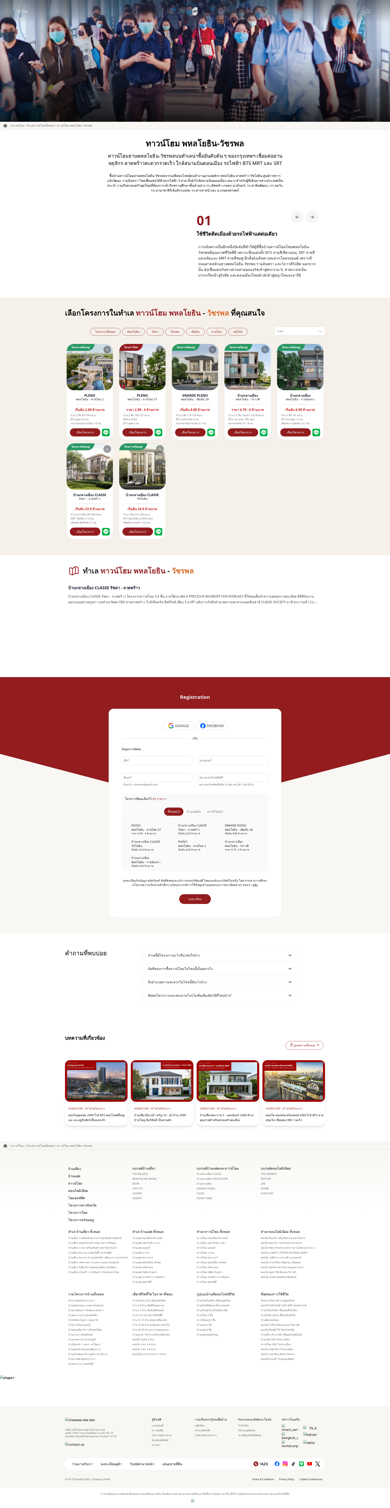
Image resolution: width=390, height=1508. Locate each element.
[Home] (195, 11)
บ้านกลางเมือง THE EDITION (212, 1179)
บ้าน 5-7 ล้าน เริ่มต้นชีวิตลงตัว (148, 1310)
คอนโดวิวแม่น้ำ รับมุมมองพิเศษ (277, 1359)
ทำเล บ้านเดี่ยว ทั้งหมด (84, 1231)
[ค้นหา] (367, 11)
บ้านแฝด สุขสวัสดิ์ (141, 1282)
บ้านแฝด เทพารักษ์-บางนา (146, 1243)
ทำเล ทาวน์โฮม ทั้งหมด (213, 1231)
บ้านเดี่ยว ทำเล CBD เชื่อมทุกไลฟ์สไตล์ (281, 1334)
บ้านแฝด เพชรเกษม (142, 1267)
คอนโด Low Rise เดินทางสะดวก (278, 1354)
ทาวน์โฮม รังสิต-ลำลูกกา (209, 1272)
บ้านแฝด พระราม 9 (142, 1257)
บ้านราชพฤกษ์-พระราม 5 (81, 1300)
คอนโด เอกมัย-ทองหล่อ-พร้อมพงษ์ (278, 1277)
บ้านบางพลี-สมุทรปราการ (81, 1359)
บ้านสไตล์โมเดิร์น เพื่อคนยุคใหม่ (213, 1300)
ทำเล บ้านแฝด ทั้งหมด (148, 1231)
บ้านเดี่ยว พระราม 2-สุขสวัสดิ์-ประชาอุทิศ (90, 1252)
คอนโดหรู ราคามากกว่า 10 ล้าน (149, 1354)
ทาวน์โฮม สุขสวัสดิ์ (207, 1282)
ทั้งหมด (174, 811)
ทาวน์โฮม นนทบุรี (206, 1247)
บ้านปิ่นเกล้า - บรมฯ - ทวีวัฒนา (84, 1344)
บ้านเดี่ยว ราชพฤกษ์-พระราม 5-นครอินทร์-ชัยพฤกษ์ (94, 1238)
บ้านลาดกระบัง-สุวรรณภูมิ (82, 1339)
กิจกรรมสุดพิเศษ (246, 1430)
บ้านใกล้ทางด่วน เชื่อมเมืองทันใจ (278, 1315)
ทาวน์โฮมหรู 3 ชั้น (206, 1320)
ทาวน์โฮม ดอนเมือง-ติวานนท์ (212, 1238)
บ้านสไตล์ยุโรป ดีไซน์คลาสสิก (212, 1310)
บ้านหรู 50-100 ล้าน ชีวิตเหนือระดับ (151, 1334)
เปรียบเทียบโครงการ (206, 1435)
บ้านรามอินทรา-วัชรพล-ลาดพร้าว (86, 1310)
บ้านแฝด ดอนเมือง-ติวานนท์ (147, 1238)
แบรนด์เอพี (157, 1425)
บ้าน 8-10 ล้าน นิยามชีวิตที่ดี (147, 1315)
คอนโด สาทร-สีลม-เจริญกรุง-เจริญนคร (281, 1262)
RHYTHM (266, 1179)
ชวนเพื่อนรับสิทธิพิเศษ (249, 1435)
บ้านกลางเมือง (204, 1183)
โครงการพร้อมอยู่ (81, 1220)
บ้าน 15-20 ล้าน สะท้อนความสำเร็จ (151, 1325)
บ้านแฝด (194, 811)
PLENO (200, 1193)
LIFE (263, 1183)
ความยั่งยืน (158, 1430)
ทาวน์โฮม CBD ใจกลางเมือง (276, 1344)
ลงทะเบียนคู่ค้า (111, 1464)
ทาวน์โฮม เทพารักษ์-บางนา (211, 1243)
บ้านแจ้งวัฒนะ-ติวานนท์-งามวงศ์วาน (88, 1354)
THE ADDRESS (269, 1174)
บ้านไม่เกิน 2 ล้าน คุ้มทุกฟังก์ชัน (149, 1300)
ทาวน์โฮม (18, 125)
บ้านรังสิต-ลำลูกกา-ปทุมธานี (83, 1320)
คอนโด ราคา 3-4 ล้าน (144, 1344)
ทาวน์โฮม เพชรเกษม (207, 1267)
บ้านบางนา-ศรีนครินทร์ (80, 1334)
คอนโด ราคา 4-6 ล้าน (144, 1349)
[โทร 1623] (261, 1464)
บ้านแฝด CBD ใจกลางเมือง (275, 1339)
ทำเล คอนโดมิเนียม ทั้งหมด (280, 1231)
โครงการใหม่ (78, 1212)
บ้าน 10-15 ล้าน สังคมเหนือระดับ (149, 1320)
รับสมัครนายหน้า (142, 1464)
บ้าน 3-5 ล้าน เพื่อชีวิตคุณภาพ (148, 1305)
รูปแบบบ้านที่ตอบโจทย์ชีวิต (216, 1294)
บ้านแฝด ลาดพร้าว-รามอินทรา (148, 1277)
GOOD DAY (267, 1193)
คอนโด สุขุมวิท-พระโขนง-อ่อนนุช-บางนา (282, 1267)
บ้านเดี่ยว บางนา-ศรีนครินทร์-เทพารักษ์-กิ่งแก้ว (92, 1247)
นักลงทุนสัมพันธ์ (160, 1440)
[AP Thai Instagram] (285, 1463)
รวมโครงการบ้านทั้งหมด (86, 1294)
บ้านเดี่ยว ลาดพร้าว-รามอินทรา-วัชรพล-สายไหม (93, 1272)
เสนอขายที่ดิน (172, 1464)
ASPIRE (265, 1188)
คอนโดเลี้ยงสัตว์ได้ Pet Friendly (277, 1329)
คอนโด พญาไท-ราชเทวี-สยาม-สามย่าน (281, 1243)
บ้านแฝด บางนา (141, 1252)
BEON (135, 1183)
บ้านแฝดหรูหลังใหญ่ (207, 1334)
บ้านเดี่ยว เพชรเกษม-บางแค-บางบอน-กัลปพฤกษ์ (93, 1262)
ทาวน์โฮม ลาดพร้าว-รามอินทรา (213, 1277)
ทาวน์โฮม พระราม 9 (207, 1257)
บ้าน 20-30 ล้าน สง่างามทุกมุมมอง (150, 1329)
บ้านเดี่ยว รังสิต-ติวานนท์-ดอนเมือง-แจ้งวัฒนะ (92, 1267)
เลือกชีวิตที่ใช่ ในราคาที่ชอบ (152, 1294)
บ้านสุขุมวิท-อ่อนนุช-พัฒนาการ (84, 1349)
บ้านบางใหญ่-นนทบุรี (79, 1325)
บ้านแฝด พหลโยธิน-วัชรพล (146, 1262)
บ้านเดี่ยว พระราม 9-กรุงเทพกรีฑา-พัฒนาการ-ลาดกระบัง (98, 1257)
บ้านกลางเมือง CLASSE (209, 1174)
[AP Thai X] (318, 1463)
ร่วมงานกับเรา (82, 1464)
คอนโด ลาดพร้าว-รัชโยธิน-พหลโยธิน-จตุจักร (284, 1252)
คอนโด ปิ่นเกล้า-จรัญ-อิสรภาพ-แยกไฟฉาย (283, 1238)
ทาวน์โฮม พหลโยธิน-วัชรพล (74, 125)
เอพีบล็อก (200, 1425)
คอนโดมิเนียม (78, 1190)
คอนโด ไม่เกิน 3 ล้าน (143, 1339)
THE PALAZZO (140, 1174)
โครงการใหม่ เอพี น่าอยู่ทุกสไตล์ (277, 1300)
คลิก (255, 885)
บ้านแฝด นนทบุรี (141, 1247)
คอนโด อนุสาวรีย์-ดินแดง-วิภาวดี (278, 1272)
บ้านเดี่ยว (74, 1169)
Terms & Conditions (263, 1479)
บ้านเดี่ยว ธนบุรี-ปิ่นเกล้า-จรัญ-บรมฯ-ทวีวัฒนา (92, 1243)
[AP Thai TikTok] (293, 1463)
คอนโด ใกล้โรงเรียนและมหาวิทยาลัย (280, 1325)
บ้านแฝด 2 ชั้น (204, 1325)
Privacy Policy (286, 1479)
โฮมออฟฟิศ (76, 1198)
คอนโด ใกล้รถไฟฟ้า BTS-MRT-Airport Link (284, 1305)
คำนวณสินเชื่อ (202, 1430)
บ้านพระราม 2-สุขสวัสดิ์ (80, 1364)
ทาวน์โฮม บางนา (206, 1252)
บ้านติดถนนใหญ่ (269, 1320)
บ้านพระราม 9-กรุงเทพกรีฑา (83, 1315)
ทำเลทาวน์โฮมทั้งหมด (40, 125)
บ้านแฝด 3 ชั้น (204, 1329)
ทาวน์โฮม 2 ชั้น (205, 1315)
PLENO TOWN (204, 1198)
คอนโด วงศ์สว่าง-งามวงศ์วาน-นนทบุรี (281, 1257)
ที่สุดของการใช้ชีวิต (275, 1294)
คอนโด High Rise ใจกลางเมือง (277, 1349)
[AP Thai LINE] (301, 1463)
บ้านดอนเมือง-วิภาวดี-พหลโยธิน (85, 1329)
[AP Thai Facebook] (277, 1463)
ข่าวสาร (156, 1445)
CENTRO (137, 1193)
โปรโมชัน (243, 1425)
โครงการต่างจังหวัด (82, 1205)
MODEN (137, 1198)
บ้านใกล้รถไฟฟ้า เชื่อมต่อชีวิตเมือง (279, 1310)
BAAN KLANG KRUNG (144, 1179)
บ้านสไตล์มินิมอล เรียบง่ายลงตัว (213, 1305)
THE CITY (137, 1188)
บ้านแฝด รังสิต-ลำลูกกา (144, 1272)
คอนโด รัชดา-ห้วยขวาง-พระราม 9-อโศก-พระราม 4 (288, 1247)
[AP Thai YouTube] (310, 1463)
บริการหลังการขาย (161, 1435)
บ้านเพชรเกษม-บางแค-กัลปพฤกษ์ (85, 1305)
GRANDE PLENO (206, 1188)
